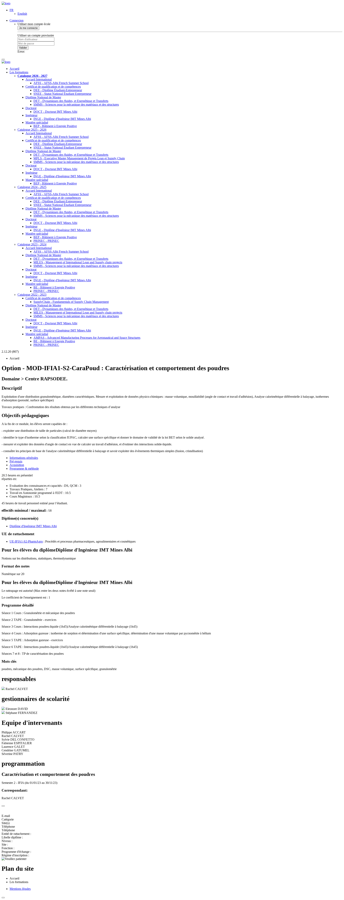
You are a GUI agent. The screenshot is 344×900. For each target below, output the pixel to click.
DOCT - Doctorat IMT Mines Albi (55, 111)
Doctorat (30, 108)
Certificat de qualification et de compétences (53, 86)
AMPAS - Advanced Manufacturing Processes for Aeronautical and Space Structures (86, 337)
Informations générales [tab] (24, 457)
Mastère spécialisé (36, 122)
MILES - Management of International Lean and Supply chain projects (77, 262)
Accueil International (38, 79)
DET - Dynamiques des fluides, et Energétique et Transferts (70, 101)
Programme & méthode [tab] (24, 468)
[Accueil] (6, 3)
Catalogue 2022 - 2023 (32, 294)
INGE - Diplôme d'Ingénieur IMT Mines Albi (62, 119)
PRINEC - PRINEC (46, 240)
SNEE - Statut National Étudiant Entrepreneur (62, 93)
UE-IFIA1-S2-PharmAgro (26, 541)
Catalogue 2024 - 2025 (32, 187)
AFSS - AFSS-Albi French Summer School (61, 83)
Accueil (14, 68)
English (22, 13)
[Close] (3, 806)
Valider (23, 47)
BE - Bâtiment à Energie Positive (54, 287)
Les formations (19, 72)
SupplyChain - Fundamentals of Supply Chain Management (71, 301)
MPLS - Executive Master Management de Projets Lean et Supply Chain (79, 158)
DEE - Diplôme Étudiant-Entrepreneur (57, 90)
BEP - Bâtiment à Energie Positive (55, 126)
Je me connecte (28, 27)
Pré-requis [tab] (16, 461)
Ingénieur (31, 115)
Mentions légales (20, 888)
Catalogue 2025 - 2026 (32, 129)
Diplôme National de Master (43, 97)
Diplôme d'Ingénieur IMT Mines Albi (33, 526)
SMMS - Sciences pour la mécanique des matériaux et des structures (76, 104)
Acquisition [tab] (17, 465)
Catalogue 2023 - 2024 (32, 244)
